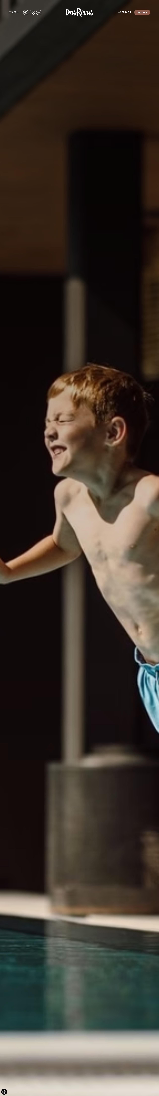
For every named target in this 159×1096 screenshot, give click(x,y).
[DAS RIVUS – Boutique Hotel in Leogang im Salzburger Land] (80, 12)
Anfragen (124, 12)
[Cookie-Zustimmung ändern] (4, 1092)
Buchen (142, 13)
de (38, 13)
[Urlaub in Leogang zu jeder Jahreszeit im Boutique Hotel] (25, 12)
